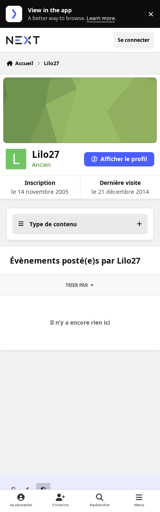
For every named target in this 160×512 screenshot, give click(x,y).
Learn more (16, 14)
